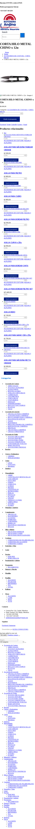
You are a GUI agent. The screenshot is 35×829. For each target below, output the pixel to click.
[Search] (22, 35)
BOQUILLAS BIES (14, 391)
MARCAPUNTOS (14, 445)
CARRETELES (13, 395)
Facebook (3, 124)
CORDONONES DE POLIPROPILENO (21, 540)
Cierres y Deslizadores (12, 454)
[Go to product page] (19, 162)
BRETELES (12, 428)
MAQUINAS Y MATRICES (17, 525)
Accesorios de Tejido (11, 434)
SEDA (10, 599)
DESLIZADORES (14, 458)
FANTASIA (11, 464)
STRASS (11, 498)
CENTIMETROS (13, 396)
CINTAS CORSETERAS (16, 431)
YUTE (10, 601)
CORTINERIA (12, 521)
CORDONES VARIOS (15, 544)
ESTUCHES (12, 480)
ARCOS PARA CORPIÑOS (17, 430)
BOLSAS (11, 527)
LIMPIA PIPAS (13, 502)
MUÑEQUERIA (13, 491)
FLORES (11, 505)
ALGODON (12, 580)
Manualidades (9, 473)
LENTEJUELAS (13, 489)
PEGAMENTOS (13, 567)
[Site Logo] (9, 30)
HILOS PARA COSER (15, 533)
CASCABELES (13, 479)
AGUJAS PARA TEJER (15, 440)
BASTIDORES (13, 516)
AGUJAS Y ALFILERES (16, 387)
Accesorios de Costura (12, 384)
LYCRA (10, 587)
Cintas (7, 461)
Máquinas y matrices (11, 507)
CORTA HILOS (13, 398)
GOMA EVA (12, 484)
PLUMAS (11, 496)
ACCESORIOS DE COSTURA (17, 110)
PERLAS (11, 493)
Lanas (7, 550)
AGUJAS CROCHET (15, 438)
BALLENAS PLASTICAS (16, 419)
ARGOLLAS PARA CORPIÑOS (18, 414)
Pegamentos (9, 565)
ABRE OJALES (13, 386)
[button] (4, 32)
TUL (9, 585)
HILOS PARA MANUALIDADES (19, 535)
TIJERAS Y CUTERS (15, 500)
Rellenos (7, 589)
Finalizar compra (13, 635)
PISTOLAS (11, 495)
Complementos (9, 512)
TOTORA (11, 503)
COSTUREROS (13, 400)
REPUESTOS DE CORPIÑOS (18, 426)
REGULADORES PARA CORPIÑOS (20, 417)
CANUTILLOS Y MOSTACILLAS (19, 477)
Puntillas (8, 578)
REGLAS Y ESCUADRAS (16, 405)
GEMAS (10, 482)
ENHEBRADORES (14, 403)
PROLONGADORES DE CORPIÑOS (20, 424)
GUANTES (11, 518)
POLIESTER (12, 582)
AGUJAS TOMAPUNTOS (16, 442)
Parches (7, 554)
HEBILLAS (11, 523)
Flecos (7, 594)
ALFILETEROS (13, 389)
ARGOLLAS (12, 514)
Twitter (8, 124)
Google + (20, 124)
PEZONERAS (12, 423)
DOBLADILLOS (13, 558)
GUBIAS (11, 486)
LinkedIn (14, 124)
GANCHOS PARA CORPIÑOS (18, 415)
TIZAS (10, 409)
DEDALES (11, 402)
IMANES (11, 488)
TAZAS (10, 421)
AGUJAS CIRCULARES (16, 436)
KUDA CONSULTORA (20, 629)
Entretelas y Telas (10, 546)
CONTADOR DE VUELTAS (17, 443)
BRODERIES (12, 583)
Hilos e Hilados (9, 529)
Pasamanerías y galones (12, 560)
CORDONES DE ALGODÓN (17, 542)
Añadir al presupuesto (10, 119)
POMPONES (12, 519)
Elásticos (8, 468)
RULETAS (11, 407)
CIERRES (11, 456)
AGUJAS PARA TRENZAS (17, 447)
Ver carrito (4, 635)
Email (25, 124)
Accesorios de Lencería (12, 412)
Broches (7, 449)
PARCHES (11, 556)
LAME (10, 598)
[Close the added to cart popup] (19, 635)
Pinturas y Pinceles (11, 569)
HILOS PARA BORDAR (16, 532)
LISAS (10, 463)
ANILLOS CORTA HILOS (16, 393)
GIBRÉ (10, 475)
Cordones (8, 538)
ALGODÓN (12, 596)
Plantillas (8, 573)
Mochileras (11, 466)
